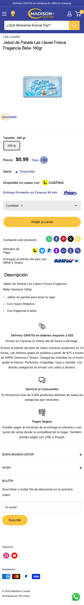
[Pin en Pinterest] (64, 239)
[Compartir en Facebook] (56, 239)
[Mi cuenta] (69, 13)
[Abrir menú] (4, 14)
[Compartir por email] (78, 239)
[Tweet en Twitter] (71, 239)
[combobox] (42, 25)
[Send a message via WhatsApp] (76, 597)
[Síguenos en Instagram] (6, 556)
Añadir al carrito (42, 222)
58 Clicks (24, 595)
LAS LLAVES (11, 36)
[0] (78, 13)
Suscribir (15, 520)
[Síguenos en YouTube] (14, 556)
